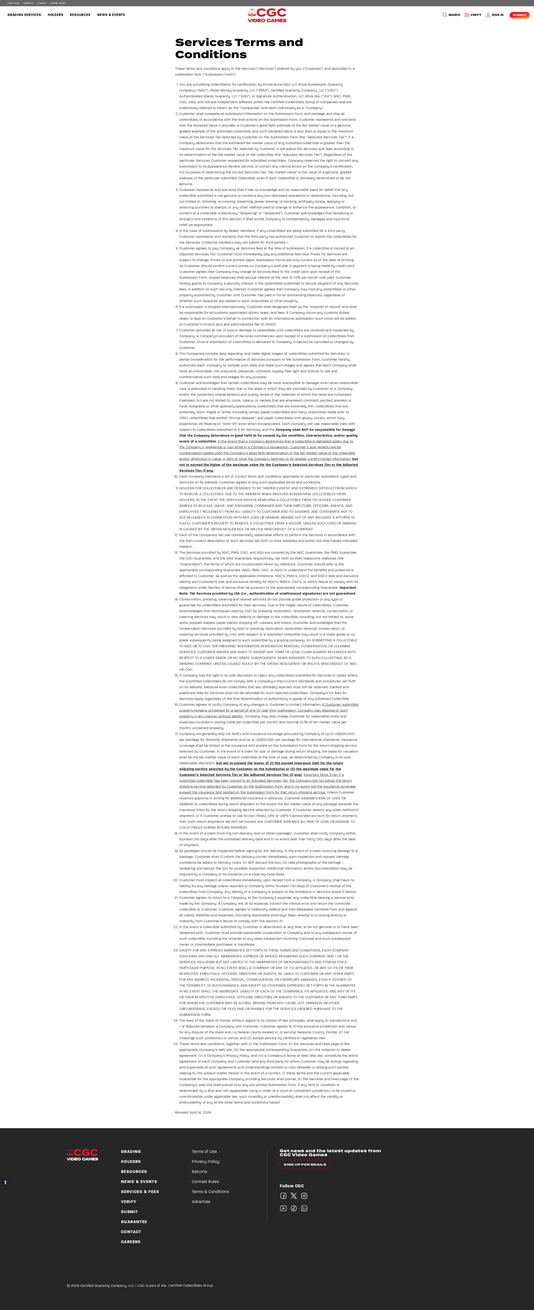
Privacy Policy (205, 1162)
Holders (55, 15)
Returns (199, 1172)
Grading (131, 1152)
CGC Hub (13, 3)
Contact (131, 1232)
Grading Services (24, 15)
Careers (131, 1242)
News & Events (111, 15)
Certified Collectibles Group (191, 1285)
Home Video (58, 3)
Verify (476, 15)
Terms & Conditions (210, 1192)
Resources (80, 15)
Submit (520, 15)
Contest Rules (205, 1182)
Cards (42, 3)
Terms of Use (204, 1152)
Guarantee (134, 1222)
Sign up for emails (305, 1164)
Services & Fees (140, 1192)
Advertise (201, 1202)
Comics (28, 3)
